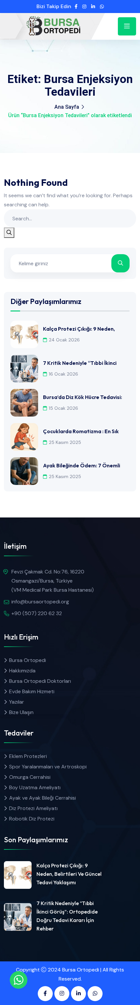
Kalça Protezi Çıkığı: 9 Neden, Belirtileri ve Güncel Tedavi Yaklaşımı (69, 874)
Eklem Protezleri (28, 756)
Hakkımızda (22, 670)
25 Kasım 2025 (65, 442)
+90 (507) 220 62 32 (36, 613)
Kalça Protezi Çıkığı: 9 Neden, (79, 328)
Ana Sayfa (66, 107)
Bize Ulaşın (21, 712)
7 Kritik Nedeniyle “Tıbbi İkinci (80, 363)
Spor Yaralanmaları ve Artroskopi (48, 766)
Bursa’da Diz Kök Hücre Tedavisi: (82, 397)
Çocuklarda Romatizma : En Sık (81, 431)
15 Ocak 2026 (63, 408)
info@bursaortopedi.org (40, 601)
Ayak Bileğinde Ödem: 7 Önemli (81, 465)
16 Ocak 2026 (63, 374)
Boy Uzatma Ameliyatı (35, 787)
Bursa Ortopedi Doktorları (40, 681)
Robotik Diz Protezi (31, 818)
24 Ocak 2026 (64, 340)
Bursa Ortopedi (27, 660)
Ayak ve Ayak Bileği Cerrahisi (42, 797)
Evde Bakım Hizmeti (31, 691)
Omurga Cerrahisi (29, 777)
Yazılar (16, 701)
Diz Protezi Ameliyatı (33, 808)
